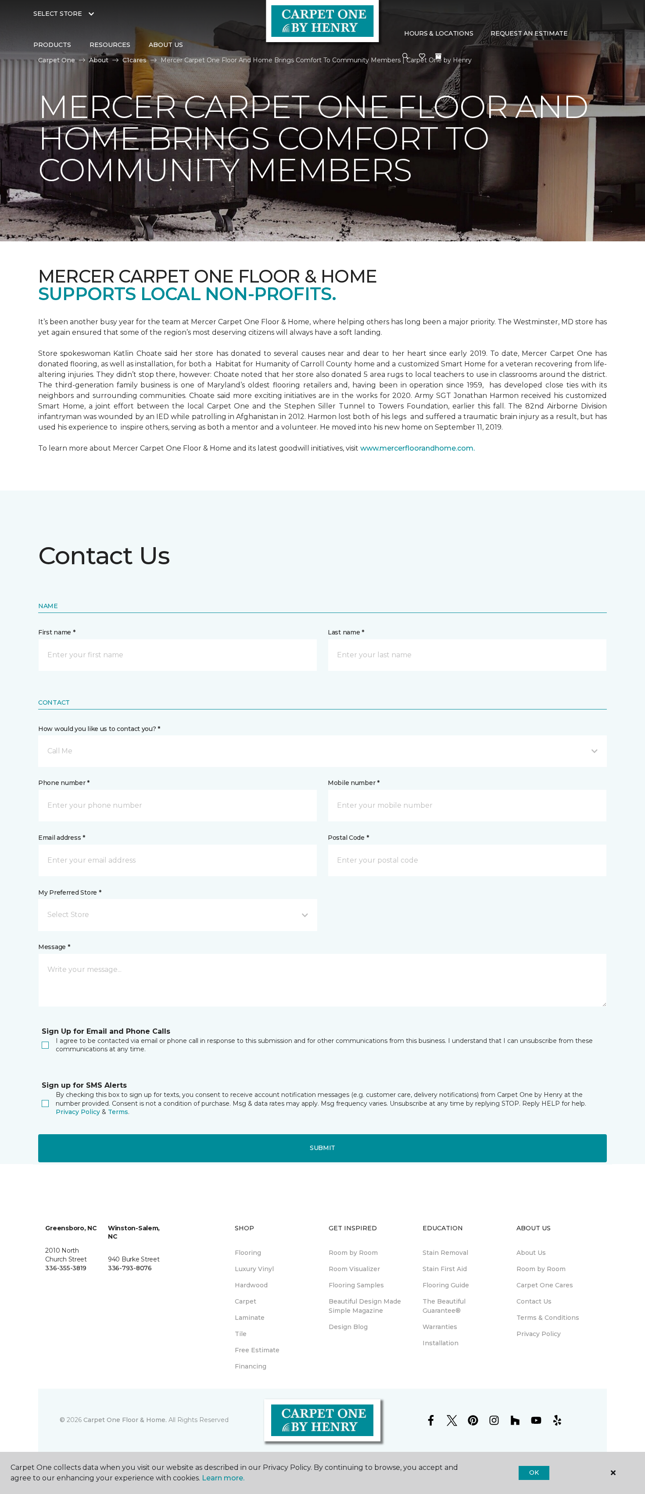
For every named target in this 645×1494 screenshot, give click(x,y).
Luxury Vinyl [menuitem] (254, 1269)
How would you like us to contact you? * (99, 729)
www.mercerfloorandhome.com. (417, 448)
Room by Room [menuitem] (353, 1253)
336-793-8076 (130, 1268)
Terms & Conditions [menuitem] (547, 1318)
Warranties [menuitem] (440, 1327)
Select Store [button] (57, 14)
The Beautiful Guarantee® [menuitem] (444, 1306)
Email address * (61, 838)
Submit (322, 1148)
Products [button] (52, 45)
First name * (56, 632)
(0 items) (438, 56)
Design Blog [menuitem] (348, 1327)
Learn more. (223, 1478)
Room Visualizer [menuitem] (354, 1269)
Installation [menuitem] (441, 1343)
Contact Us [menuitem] (534, 1301)
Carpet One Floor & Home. (125, 1420)
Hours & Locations (438, 33)
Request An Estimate (529, 33)
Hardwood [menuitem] (251, 1285)
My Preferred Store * (69, 892)
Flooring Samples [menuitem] (356, 1285)
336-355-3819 (65, 1268)
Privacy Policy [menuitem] (538, 1334)
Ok (533, 1472)
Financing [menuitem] (250, 1366)
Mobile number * (354, 783)
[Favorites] (422, 56)
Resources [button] (110, 45)
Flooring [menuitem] (248, 1253)
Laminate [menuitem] (250, 1318)
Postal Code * (348, 838)
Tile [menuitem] (241, 1334)
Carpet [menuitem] (245, 1301)
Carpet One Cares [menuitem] (544, 1285)
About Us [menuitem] (531, 1253)
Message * (54, 947)
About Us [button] (166, 45)
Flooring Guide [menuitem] (446, 1285)
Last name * (346, 632)
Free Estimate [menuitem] (257, 1350)
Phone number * (64, 783)
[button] (405, 56)
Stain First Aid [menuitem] (445, 1269)
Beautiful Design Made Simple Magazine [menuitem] (365, 1306)
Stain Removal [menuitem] (445, 1253)
